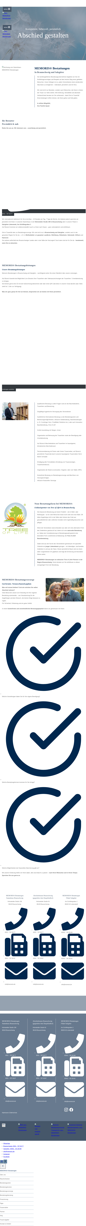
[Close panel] (3, 1166)
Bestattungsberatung (6, 1195)
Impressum (5, 1112)
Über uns (3, 1175)
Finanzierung (4, 1199)
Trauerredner (4, 1207)
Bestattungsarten (5, 1183)
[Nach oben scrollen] (2, 1161)
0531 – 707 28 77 (10, 932)
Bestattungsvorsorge (6, 1191)
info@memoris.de (10, 984)
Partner (2, 1211)
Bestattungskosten (6, 1187)
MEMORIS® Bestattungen (8, 1170)
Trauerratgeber (4, 1220)
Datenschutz (13, 1112)
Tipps (1, 1203)
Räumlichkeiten (5, 1179)
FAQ (1, 1215)
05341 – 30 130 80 (66, 932)
